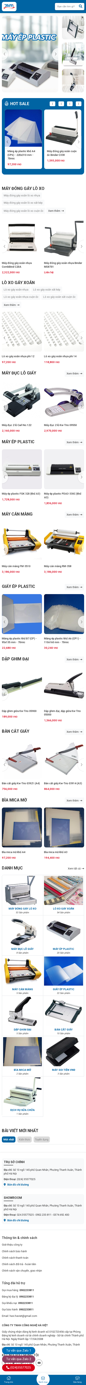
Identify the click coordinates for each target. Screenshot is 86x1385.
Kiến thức (24, 1139)
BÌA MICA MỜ (14, 800)
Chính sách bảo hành (14, 1251)
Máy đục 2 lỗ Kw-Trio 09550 (60, 425)
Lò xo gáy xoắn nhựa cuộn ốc (21, 296)
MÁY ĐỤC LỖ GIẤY (19, 373)
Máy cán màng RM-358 (57, 566)
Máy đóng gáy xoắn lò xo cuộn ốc (23, 210)
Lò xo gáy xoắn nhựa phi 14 (60, 356)
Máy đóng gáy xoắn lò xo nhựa (22, 195)
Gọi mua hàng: (18, 1290)
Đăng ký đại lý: (18, 1296)
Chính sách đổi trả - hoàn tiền (19, 1264)
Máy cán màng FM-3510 (16, 566)
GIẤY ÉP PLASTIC (18, 586)
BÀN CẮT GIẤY (15, 731)
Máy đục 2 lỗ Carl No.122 (16, 425)
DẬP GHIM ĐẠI (15, 659)
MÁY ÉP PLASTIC (18, 442)
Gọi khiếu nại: (17, 1303)
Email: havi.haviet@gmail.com (19, 1315)
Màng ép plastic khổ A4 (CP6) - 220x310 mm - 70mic (21, 155)
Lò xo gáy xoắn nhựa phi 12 (18, 356)
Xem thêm (54, 210)
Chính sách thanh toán (15, 1257)
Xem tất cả (74, 868)
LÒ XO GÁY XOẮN (18, 282)
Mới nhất (8, 1139)
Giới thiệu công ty (12, 1244)
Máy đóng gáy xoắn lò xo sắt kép (23, 202)
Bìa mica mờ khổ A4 (13, 852)
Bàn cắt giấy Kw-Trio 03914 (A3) (63, 783)
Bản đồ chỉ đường (18, 1184)
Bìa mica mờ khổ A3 (55, 852)
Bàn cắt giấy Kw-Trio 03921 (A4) (21, 783)
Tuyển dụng (41, 1139)
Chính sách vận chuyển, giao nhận (22, 1270)
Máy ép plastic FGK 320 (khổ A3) (21, 493)
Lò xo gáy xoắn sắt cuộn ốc (59, 296)
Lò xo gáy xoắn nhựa (16, 289)
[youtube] (39, 1362)
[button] (55, 54)
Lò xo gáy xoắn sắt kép (46, 289)
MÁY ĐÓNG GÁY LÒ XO (23, 188)
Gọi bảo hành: (18, 1309)
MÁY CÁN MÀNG (17, 514)
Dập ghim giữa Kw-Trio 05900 (19, 711)
